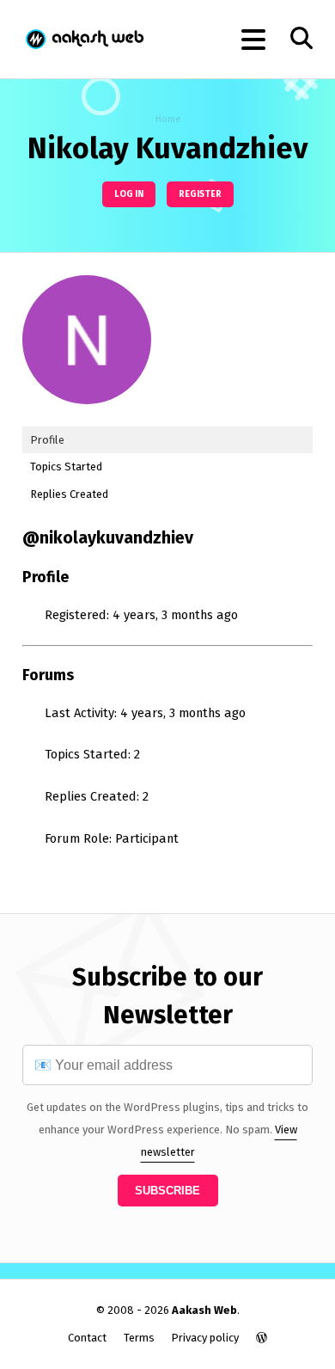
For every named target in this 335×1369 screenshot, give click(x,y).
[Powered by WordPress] (261, 1337)
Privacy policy (205, 1337)
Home (167, 119)
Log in (128, 194)
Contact (87, 1337)
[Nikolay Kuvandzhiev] (86, 417)
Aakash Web (83, 39)
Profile (47, 439)
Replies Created (69, 494)
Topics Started (66, 466)
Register (200, 194)
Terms (139, 1337)
